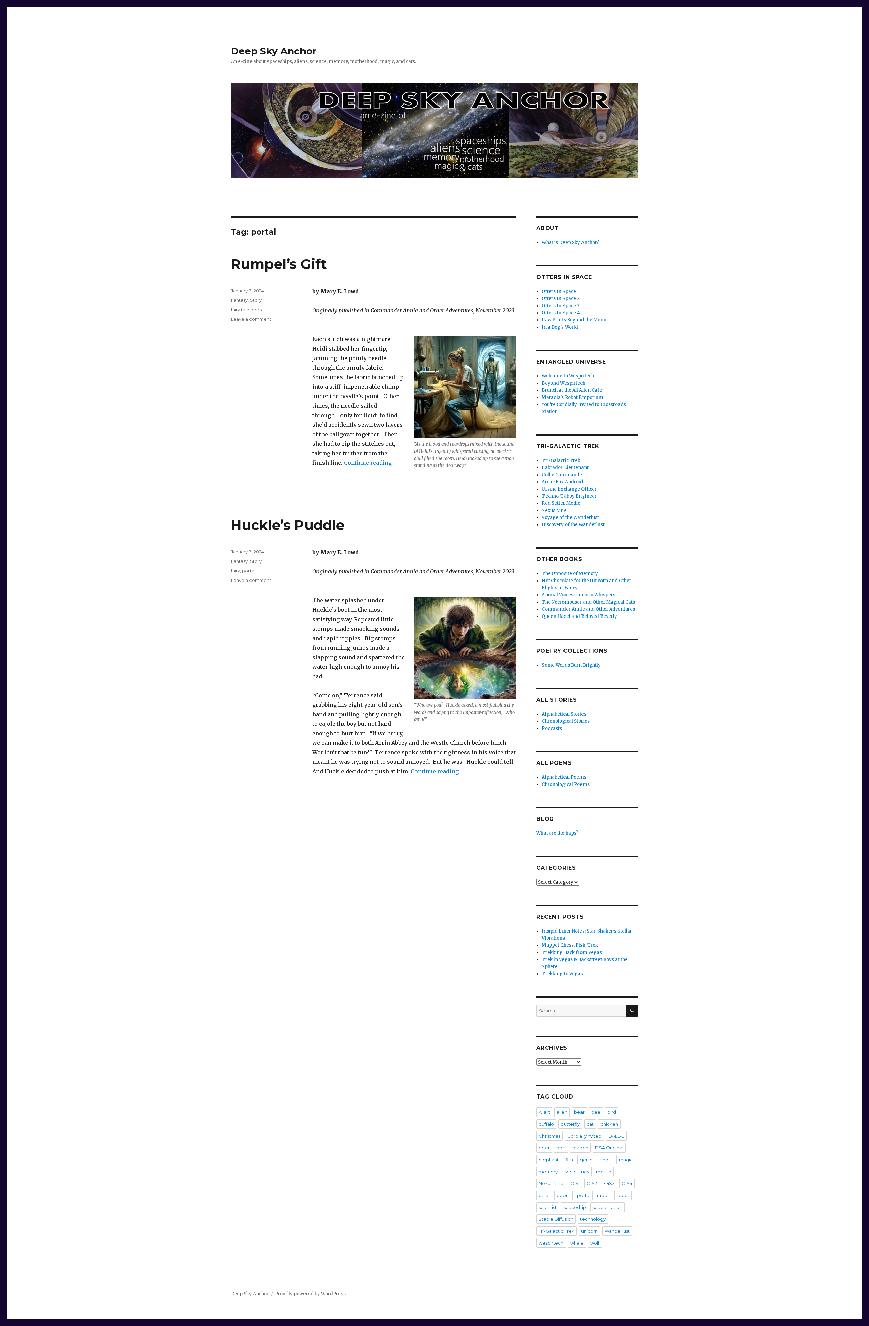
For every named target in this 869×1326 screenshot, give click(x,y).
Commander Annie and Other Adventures (588, 609)
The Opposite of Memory (570, 573)
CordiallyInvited (584, 1136)
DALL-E (616, 1136)
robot (623, 1195)
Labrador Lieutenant (565, 468)
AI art (544, 1112)
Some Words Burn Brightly (571, 665)
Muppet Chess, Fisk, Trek (570, 945)
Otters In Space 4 (561, 313)
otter (544, 1195)
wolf (594, 1243)
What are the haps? (557, 833)
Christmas (549, 1136)
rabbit (603, 1195)
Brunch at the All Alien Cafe (572, 390)
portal (258, 309)
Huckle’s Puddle (288, 525)
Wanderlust (617, 1231)
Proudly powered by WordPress (310, 1294)
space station (607, 1207)
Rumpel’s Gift (279, 264)
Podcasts (552, 728)
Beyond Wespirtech (563, 383)
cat (590, 1124)
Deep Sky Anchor (273, 51)
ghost (605, 1159)
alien (562, 1112)
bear (579, 1112)
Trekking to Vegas (562, 974)
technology (593, 1219)
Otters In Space (559, 291)
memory (548, 1171)
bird (611, 1112)
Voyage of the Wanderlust (570, 517)
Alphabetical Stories (564, 714)
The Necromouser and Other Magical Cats (588, 602)
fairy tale (240, 309)
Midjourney (577, 1171)
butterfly (570, 1124)
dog (561, 1147)
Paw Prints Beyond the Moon (574, 320)
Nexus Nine (554, 510)
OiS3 (609, 1183)
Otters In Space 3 (561, 306)
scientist (548, 1207)
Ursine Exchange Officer (569, 489)
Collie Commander (563, 475)
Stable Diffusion (556, 1219)
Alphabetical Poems (564, 777)
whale (577, 1243)
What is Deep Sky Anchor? (570, 242)
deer (544, 1147)
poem (563, 1195)
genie (586, 1159)
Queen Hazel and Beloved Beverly (579, 616)
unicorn (589, 1231)
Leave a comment (251, 319)
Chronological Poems (566, 784)
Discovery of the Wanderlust (573, 525)
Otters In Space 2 (561, 298)
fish (569, 1159)
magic (626, 1159)
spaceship (574, 1207)
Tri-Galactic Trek (561, 460)
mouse (603, 1171)
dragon (580, 1147)
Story (256, 300)
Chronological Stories (566, 721)
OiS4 (627, 1183)
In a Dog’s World (560, 327)
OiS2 (592, 1183)
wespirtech (551, 1243)
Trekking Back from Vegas (572, 952)
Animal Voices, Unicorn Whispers (578, 595)
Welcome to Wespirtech (568, 376)
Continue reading (368, 462)
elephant (549, 1159)
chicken (609, 1124)
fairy (235, 570)
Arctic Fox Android (562, 482)
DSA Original (609, 1147)
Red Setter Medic (561, 503)
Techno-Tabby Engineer (569, 496)
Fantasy (239, 300)
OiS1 (575, 1183)
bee (595, 1112)
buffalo (546, 1124)
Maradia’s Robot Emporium (572, 397)
